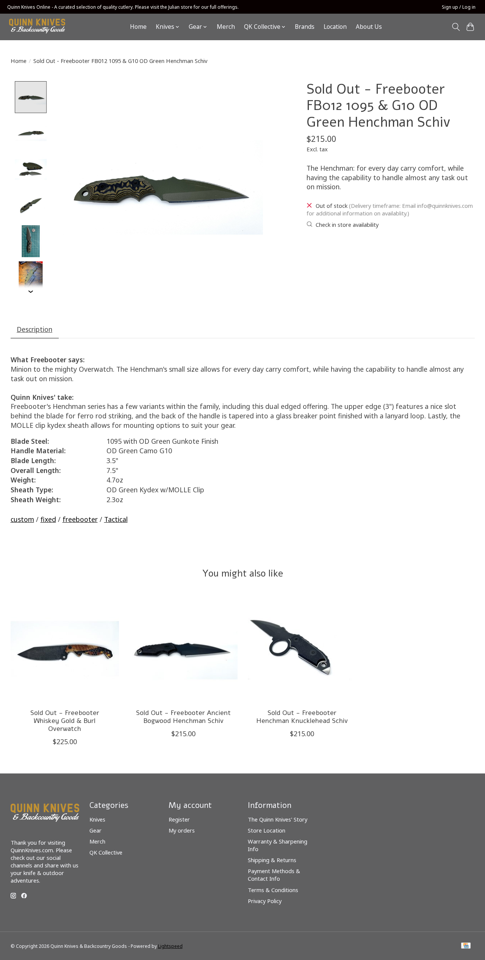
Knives (97, 819)
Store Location (266, 830)
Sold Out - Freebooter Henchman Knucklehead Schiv (301, 716)
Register (179, 819)
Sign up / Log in (459, 7)
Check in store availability (347, 224)
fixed (48, 519)
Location (335, 27)
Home (138, 27)
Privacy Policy (265, 901)
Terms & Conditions (273, 890)
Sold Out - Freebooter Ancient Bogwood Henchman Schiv (183, 716)
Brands (304, 27)
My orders (182, 830)
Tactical (116, 519)
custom (22, 519)
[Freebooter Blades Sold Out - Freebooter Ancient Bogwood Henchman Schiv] (183, 648)
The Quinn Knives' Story (277, 819)
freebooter (80, 519)
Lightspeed (170, 946)
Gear (95, 830)
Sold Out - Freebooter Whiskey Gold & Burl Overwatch (64, 720)
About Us (369, 27)
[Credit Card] (466, 946)
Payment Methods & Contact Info (274, 874)
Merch (226, 27)
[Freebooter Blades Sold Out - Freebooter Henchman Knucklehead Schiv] (302, 648)
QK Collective (105, 852)
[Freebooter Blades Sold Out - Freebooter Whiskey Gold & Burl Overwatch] (65, 648)
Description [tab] (34, 329)
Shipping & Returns (272, 860)
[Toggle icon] (455, 27)
